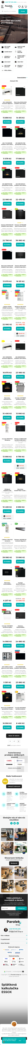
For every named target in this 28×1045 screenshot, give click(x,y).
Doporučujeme (21, 77)
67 (14, 741)
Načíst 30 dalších (14, 735)
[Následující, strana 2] (18, 741)
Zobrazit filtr (14, 81)
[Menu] (2, 5)
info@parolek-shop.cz (16, 931)
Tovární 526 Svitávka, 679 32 (14, 859)
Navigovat (14, 863)
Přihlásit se (21, 908)
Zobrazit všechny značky (14, 768)
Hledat (23, 11)
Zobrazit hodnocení (14, 786)
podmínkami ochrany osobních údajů (14, 914)
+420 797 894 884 (15, 929)
